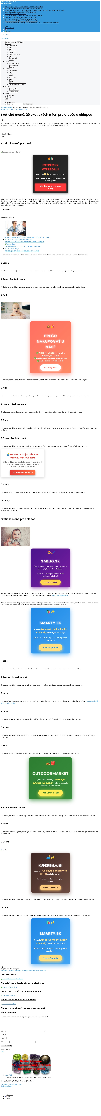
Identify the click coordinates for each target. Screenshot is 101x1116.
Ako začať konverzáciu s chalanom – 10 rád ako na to (27, 237)
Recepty (7, 93)
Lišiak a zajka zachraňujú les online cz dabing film (20, 17)
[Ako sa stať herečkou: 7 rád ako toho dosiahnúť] (8, 1004)
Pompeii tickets (9, 28)
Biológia (11, 67)
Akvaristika (12, 77)
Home (3, 107)
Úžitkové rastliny (14, 91)
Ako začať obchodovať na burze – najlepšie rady (23, 983)
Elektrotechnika (13, 65)
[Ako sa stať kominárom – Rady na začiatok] (9, 987)
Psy (10, 72)
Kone (10, 79)
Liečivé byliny (13, 88)
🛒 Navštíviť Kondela (23, 472)
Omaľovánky (13, 45)
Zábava (11, 49)
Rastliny (7, 86)
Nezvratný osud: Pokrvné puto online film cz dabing (21, 19)
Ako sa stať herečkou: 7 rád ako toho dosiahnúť (23, 1008)
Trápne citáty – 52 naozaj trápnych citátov (23, 246)
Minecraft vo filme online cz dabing (16, 14)
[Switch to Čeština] (6, 29)
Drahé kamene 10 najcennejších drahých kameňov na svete (28, 1077)
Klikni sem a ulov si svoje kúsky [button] (50, 187)
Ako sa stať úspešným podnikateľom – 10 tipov (24, 242)
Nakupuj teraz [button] (50, 367)
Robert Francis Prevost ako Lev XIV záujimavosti (20, 12)
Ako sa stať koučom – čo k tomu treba (18, 999)
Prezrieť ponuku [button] (50, 582)
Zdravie (11, 60)
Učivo (7, 61)
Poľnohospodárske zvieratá (17, 83)
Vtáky (11, 76)
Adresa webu (5, 1042)
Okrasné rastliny (14, 90)
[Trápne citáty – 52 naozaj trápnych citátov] (10, 244)
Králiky (11, 81)
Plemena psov (13, 70)
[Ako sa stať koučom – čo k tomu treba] (8, 995)
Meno (3, 1034)
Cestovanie (12, 51)
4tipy (6, 26)
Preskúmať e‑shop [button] (50, 793)
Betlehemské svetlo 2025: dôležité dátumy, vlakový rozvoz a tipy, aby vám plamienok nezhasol (34, 10)
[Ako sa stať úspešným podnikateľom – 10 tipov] (18, 239)
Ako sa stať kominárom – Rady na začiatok (21, 991)
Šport (10, 56)
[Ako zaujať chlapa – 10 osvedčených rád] (12, 249)
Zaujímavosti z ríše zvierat (17, 84)
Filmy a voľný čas (14, 54)
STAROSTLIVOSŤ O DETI (10, 109)
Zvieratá (7, 68)
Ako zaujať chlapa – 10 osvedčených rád (22, 251)
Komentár (4, 1031)
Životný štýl (8, 44)
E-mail (3, 1038)
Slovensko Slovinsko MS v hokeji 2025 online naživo (21, 21)
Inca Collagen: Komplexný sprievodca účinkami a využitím (23, 8)
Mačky (11, 74)
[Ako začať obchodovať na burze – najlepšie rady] (12, 979)
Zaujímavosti (13, 58)
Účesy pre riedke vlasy (60, 595)
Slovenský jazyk (14, 63)
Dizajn (11, 53)
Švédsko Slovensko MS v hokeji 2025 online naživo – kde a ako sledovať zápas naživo (32, 23)
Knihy (11, 47)
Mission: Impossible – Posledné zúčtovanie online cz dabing (23, 15)
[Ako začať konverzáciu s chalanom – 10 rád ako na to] (15, 235)
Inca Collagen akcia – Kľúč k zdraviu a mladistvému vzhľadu (24, 7)
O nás (6, 99)
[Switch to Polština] (8, 31)
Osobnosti (8, 97)
